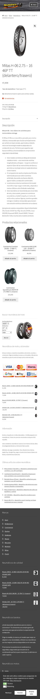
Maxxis (7, 539)
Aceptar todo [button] (31, 693)
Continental (9, 527)
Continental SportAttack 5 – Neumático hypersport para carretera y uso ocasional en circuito (19, 475)
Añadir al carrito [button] (10, 258)
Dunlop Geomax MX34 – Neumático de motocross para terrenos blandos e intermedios (20, 485)
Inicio (5, 15)
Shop (10, 15)
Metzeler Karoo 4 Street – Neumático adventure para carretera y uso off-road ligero (20, 480)
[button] (34, 25)
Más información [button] (15, 680)
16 (9, 109)
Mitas (12, 109)
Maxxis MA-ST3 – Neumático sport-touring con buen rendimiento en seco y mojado (20, 501)
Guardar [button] (20, 693)
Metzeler (8, 543)
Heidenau (8, 535)
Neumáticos (16, 15)
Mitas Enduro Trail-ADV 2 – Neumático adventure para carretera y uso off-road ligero (20, 470)
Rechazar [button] (8, 693)
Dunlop (7, 531)
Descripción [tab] (6, 119)
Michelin (7, 546)
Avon (6, 520)
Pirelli (7, 554)
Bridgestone (9, 524)
